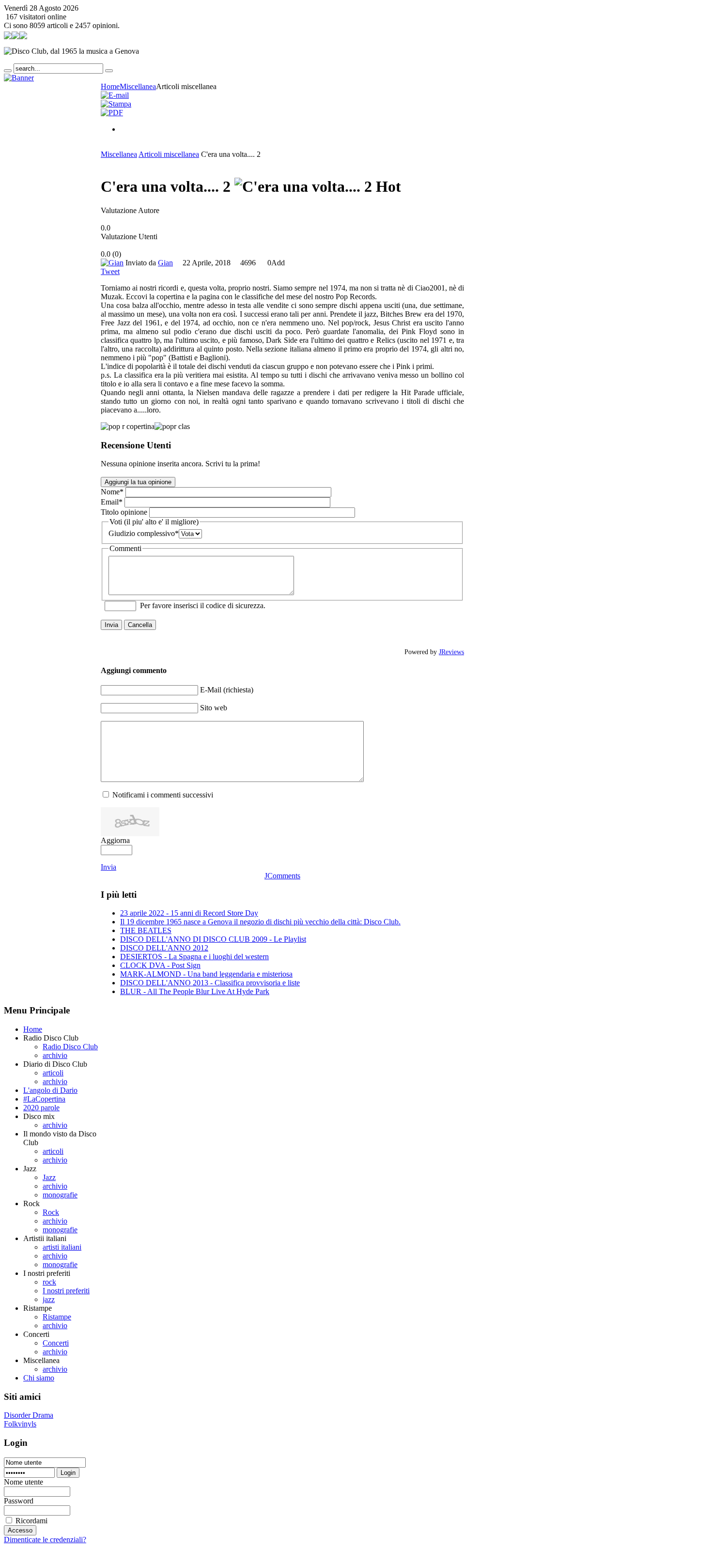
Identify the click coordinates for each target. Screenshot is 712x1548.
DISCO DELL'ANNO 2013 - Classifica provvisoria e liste (210, 983)
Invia (111, 624)
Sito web (213, 708)
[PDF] (112, 112)
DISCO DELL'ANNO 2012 (164, 948)
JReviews (451, 652)
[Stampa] (116, 104)
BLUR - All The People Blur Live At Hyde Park (194, 991)
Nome (112, 492)
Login (68, 1472)
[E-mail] (115, 95)
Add (278, 263)
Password (18, 1501)
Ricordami (31, 1521)
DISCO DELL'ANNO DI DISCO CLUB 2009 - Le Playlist (213, 939)
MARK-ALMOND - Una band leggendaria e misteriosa (206, 974)
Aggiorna (115, 840)
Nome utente (23, 1482)
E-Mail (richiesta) (226, 690)
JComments (282, 876)
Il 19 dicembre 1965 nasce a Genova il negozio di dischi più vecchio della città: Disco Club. (260, 922)
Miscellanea (119, 154)
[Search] (8, 70)
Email (112, 502)
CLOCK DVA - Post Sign (160, 965)
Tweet (110, 271)
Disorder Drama (28, 1415)
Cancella (140, 624)
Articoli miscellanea (169, 154)
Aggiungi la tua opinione (138, 482)
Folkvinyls (20, 1424)
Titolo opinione (124, 512)
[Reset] (109, 70)
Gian (165, 263)
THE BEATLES (145, 930)
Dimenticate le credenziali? (45, 1539)
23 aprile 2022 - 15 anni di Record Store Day (189, 913)
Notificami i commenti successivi (162, 795)
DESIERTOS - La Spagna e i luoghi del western (194, 956)
